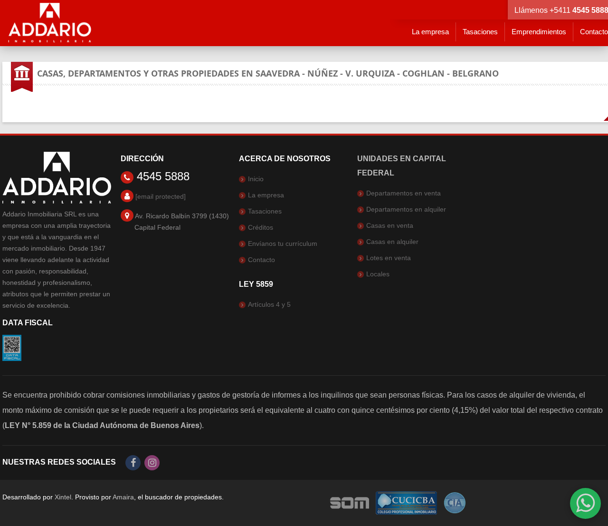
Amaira (123, 497)
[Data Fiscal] (11, 347)
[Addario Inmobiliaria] (50, 22)
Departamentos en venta (403, 193)
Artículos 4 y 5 (269, 304)
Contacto (261, 259)
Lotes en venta (388, 258)
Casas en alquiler (392, 241)
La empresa (430, 32)
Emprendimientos (539, 32)
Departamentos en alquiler (406, 209)
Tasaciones (480, 32)
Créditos (260, 227)
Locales (378, 274)
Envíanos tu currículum (282, 243)
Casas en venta (389, 225)
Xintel (63, 497)
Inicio (256, 179)
